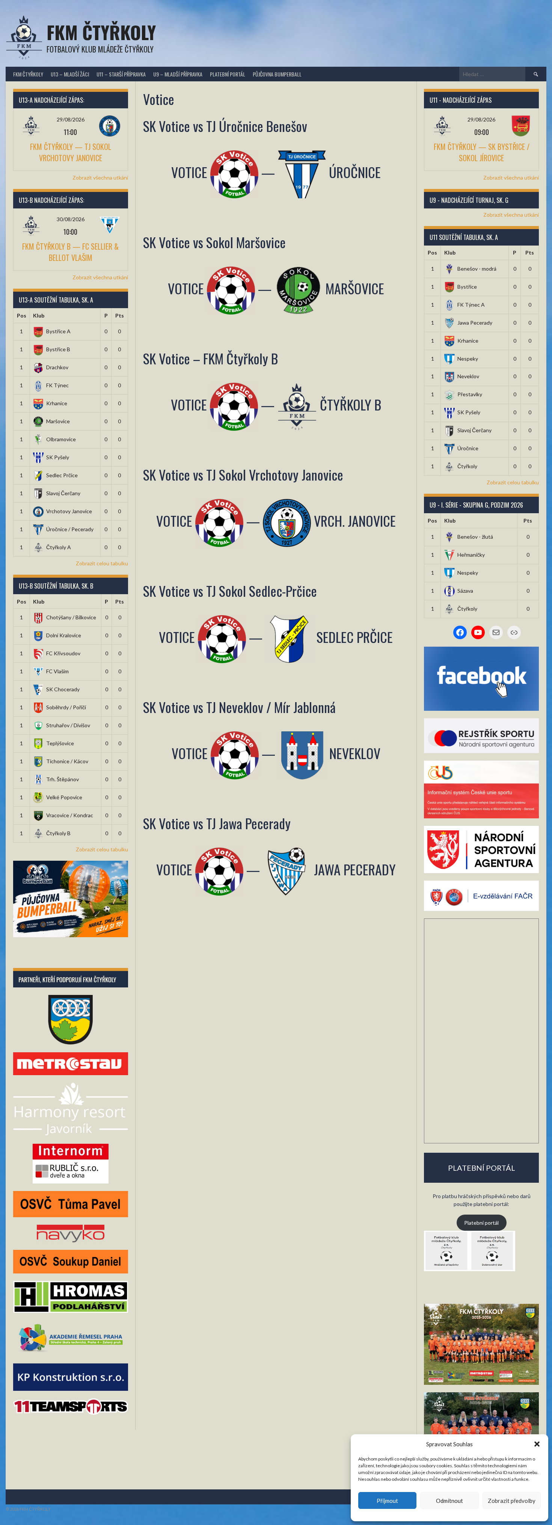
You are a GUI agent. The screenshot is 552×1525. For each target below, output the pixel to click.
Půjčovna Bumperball (277, 74)
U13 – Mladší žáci (70, 74)
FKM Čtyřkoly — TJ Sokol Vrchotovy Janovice (70, 152)
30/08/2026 (70, 219)
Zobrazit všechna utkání (100, 177)
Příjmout (387, 1500)
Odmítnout (449, 1500)
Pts (119, 315)
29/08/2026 (70, 119)
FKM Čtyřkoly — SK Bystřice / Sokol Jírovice (481, 152)
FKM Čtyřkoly (101, 32)
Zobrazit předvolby (511, 1500)
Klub (38, 315)
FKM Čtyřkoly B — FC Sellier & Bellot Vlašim (70, 252)
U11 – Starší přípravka (121, 74)
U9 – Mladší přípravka (177, 74)
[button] (537, 1444)
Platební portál (227, 74)
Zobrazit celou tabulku (102, 563)
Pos (21, 315)
